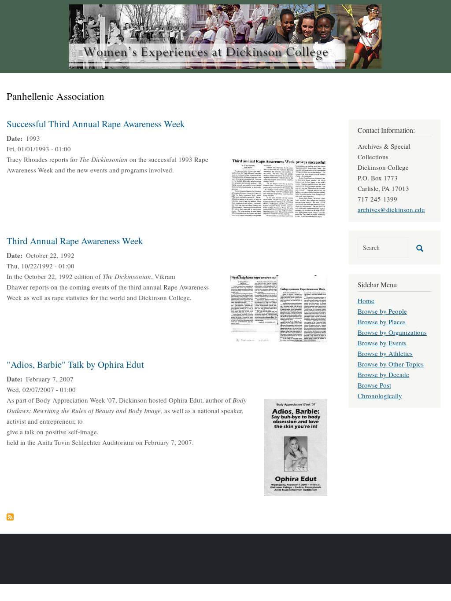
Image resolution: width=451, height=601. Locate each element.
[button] (278, 187)
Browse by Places (382, 321)
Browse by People (382, 311)
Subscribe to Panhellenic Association (10, 516)
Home (366, 300)
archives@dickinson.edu (391, 209)
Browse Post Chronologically (380, 390)
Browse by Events (382, 342)
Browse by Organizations (392, 332)
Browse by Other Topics (391, 363)
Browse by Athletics (385, 353)
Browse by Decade (383, 374)
